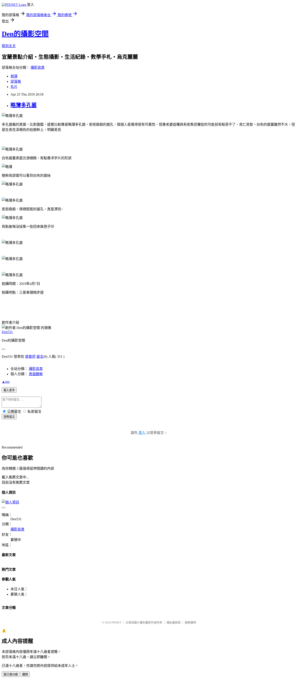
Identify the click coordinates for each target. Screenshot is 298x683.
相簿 (13, 76)
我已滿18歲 (10, 674)
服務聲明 (190, 622)
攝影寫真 (38, 67)
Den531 (7, 332)
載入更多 (9, 390)
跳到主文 (9, 46)
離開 (25, 674)
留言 (39, 356)
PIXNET (116, 622)
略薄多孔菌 (23, 105)
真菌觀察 (36, 374)
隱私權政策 (173, 622)
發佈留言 (9, 416)
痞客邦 (30, 356)
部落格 (15, 81)
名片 (13, 87)
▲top (6, 381)
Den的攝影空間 (25, 34)
